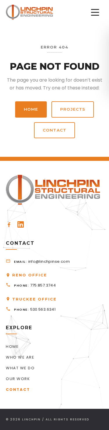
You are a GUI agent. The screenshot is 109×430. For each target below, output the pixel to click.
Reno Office (29, 275)
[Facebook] (9, 224)
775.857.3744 (43, 285)
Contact (54, 130)
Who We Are (20, 357)
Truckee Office (34, 299)
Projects (72, 109)
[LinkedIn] (20, 224)
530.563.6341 (43, 309)
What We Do (20, 368)
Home (31, 109)
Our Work (18, 379)
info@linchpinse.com (49, 261)
